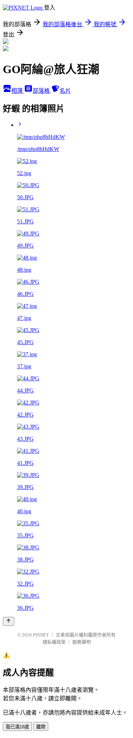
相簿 (17, 91)
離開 (40, 726)
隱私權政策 (54, 642)
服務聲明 (81, 642)
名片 (65, 91)
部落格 (42, 91)
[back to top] (8, 621)
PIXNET (41, 634)
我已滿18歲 (17, 726)
